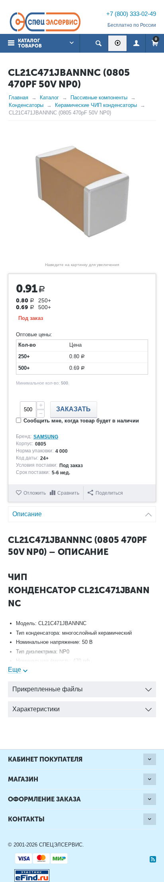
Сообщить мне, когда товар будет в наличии (81, 421)
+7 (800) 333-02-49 (131, 13)
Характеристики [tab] (36, 709)
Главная (18, 98)
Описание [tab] (27, 514)
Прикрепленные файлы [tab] (47, 689)
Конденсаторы (26, 105)
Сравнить (68, 493)
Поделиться (109, 493)
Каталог (49, 98)
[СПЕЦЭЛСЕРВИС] (45, 23)
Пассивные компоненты (98, 98)
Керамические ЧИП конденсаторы (96, 105)
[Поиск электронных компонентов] (28, 874)
